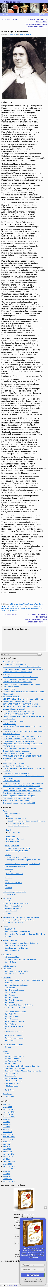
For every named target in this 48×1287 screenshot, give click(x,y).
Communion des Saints (13, 906)
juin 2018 (6, 1159)
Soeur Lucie (9, 1040)
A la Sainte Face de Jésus (14, 1056)
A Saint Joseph (10, 1063)
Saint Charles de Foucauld (14, 990)
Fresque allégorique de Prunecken (17, 931)
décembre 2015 (9, 1181)
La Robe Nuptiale (9, 966)
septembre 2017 (9, 1161)
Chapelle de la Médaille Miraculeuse (16, 751)
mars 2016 (7, 1176)
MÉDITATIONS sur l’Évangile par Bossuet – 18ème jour (23, 699)
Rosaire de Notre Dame (13, 1078)
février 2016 (7, 1179)
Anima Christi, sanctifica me (13, 662)
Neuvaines (8, 878)
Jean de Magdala (25, 34)
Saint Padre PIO (11, 1014)
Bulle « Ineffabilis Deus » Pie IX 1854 (16, 798)
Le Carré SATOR (9, 689)
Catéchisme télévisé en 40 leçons (17, 903)
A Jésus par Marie (13, 2)
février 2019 (7, 1151)
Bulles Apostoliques (12, 846)
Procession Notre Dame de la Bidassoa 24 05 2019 (22, 736)
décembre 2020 (9, 1134)
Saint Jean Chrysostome (14, 1000)
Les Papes (7, 969)
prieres (5, 1051)
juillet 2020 (7, 1142)
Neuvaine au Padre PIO (11, 697)
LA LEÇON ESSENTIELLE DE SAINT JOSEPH (20, 741)
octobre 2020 (8, 1139)
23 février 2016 (10, 894)
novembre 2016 (9, 1169)
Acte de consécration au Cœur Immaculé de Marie (21, 786)
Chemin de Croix (14, 832)
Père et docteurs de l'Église (13, 1044)
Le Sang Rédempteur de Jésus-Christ (17, 701)
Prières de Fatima (9, 19)
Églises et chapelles (10, 940)
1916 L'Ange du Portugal (17, 818)
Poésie (12, 608)
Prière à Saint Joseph (11, 687)
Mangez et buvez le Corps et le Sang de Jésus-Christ (22, 743)
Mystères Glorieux (13, 1083)
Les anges (8, 913)
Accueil (5, 14)
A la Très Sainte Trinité (13, 1061)
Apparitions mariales (12, 813)
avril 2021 (6, 1127)
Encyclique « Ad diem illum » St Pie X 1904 (18, 793)
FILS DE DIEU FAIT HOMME (13, 721)
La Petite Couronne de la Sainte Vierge (17, 682)
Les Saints (7, 978)
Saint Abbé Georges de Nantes (16, 985)
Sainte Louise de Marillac (14, 1026)
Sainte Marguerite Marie (13, 1035)
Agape (5, 811)
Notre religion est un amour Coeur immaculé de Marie (23, 788)
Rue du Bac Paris (12, 841)
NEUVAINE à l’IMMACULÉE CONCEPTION (18, 714)
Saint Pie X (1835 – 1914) (14, 973)
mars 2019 (7, 1149)
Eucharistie (9, 869)
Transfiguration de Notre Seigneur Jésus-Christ (23, 860)
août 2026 (6, 1104)
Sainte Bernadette (11, 1019)
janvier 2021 (7, 1132)
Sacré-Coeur (9, 1090)
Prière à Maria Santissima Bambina (16, 773)
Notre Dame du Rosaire (17, 823)
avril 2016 (6, 1174)
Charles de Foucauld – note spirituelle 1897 (19, 803)
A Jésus (12, 604)
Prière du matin (10, 1076)
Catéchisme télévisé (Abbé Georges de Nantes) (22, 864)
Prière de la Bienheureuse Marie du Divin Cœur (20, 677)
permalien (13, 610)
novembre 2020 (9, 1137)
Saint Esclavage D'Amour (15, 1007)
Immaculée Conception (14, 874)
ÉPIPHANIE (7, 955)
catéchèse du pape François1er (14, 892)
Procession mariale (12, 950)
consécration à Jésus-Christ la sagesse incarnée (21, 917)
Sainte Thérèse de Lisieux (15, 606)
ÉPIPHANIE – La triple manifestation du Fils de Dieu (22, 706)
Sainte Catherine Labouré (14, 1021)
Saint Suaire (7, 1094)
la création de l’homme (13, 908)
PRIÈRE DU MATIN (10, 746)
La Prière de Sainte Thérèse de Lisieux (17, 672)
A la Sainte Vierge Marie (24, 604)
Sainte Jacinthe (10, 1024)
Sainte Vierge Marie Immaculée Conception (19, 796)
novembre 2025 (9, 1112)
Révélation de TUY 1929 (15, 839)
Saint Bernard (10, 988)
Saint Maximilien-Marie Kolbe (15, 1011)
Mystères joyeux (12, 1086)
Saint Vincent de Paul (12, 1016)
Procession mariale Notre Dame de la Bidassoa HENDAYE (24, 783)
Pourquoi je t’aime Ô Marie (13, 758)
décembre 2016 (9, 1166)
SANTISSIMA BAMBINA (11, 781)
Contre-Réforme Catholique (15, 866)
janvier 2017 (7, 1164)
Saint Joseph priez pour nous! (14, 763)
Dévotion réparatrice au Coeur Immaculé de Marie (26, 821)
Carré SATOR (10, 929)
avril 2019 (6, 1146)
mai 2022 (6, 1119)
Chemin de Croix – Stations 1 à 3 (15, 664)
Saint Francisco (10, 992)
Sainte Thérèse (20, 608)
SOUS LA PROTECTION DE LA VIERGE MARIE (20, 704)
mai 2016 (6, 1171)
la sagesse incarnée (12, 1073)
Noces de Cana (10, 962)
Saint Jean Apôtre (11, 997)
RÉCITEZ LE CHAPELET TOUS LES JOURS (19, 739)
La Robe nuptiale (9, 724)
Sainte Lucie (9, 1029)
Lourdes (9, 830)
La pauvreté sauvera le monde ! (14, 709)
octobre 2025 (8, 1114)
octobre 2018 (8, 1156)
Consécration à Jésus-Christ (15, 1068)
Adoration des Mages (12, 957)
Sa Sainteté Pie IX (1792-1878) (16, 971)
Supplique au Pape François (18, 826)
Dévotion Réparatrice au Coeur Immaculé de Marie (22, 684)
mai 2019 (6, 1144)
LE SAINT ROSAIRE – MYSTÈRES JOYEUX (19, 711)
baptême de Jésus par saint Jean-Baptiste (20, 959)
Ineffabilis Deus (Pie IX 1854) (17, 851)
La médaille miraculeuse (14, 922)
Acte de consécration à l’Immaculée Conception (20, 679)
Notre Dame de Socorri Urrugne (16, 948)
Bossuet (8, 1047)
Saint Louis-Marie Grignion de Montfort (17, 800)
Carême (8, 855)
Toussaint (8, 888)
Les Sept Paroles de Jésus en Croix (16, 766)
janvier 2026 (7, 1107)
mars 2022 (7, 1124)
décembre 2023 (9, 1117)
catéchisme (7, 898)
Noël (6, 880)
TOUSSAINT (7, 674)
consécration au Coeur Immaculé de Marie (18, 920)
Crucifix (5, 926)
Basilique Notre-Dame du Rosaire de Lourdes (21, 943)
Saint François (10, 995)
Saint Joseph (9, 1002)
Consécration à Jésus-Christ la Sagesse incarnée (23, 1071)
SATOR (7, 885)
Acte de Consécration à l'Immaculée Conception (22, 1066)
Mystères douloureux (14, 1081)
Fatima (8, 816)
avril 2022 (6, 1122)
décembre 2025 (9, 1109)
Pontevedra (10, 837)
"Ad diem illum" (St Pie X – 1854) (18, 848)
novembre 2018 (9, 1154)
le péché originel (11, 911)
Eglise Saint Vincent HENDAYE (16, 945)
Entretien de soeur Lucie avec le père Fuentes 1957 (22, 791)
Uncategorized (8, 1096)
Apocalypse (9, 901)
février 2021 (7, 1129)
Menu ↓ (42, 14)
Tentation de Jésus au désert (17, 857)
